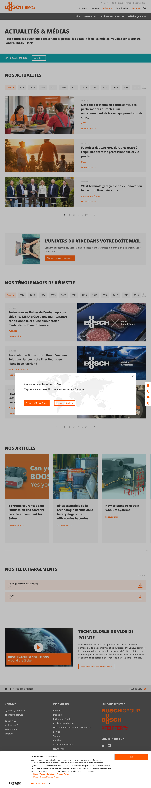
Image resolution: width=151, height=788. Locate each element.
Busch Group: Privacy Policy (46, 777)
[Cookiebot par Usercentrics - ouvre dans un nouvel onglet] (15, 783)
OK (131, 757)
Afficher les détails (38, 783)
